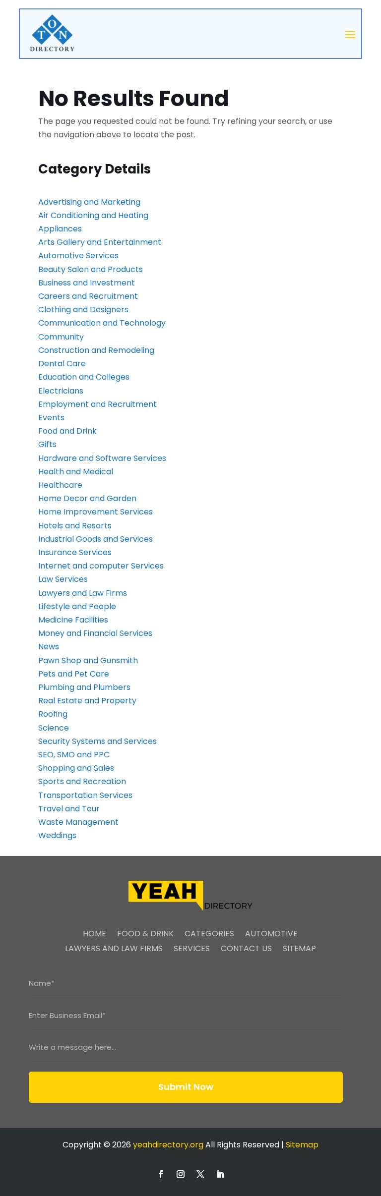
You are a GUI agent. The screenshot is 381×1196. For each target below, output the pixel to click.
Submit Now (185, 1087)
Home (94, 934)
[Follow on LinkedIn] (220, 1174)
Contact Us (246, 949)
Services (192, 949)
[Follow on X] (200, 1174)
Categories (209, 934)
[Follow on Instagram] (181, 1174)
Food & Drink (145, 934)
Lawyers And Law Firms (114, 949)
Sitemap (299, 949)
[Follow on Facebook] (161, 1174)
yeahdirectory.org (168, 1144)
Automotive (271, 934)
